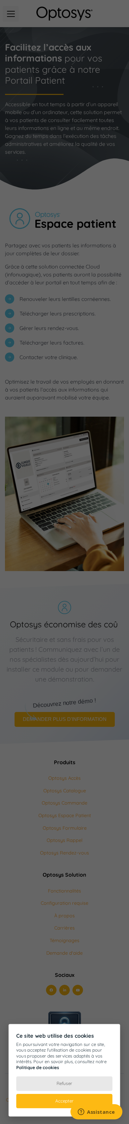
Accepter (64, 1100)
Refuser (64, 1083)
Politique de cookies (37, 1067)
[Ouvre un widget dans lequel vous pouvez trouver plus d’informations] (96, 1112)
